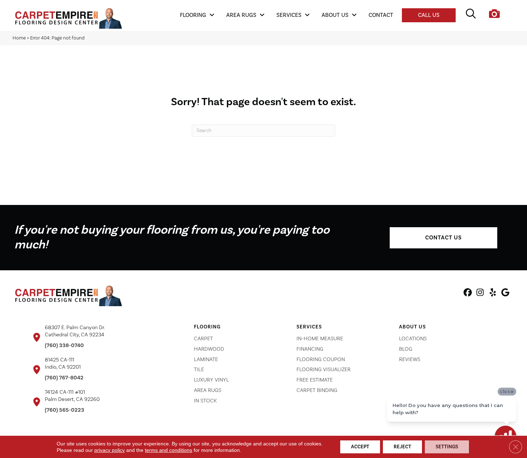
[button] (443, 237)
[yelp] (493, 293)
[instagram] (480, 293)
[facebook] (467, 293)
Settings (447, 447)
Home (19, 38)
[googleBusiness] (505, 293)
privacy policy (109, 450)
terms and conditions (168, 450)
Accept (360, 447)
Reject (402, 447)
